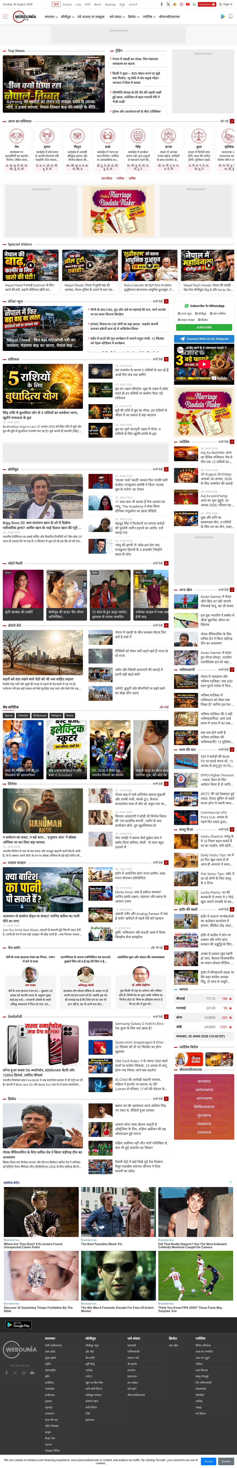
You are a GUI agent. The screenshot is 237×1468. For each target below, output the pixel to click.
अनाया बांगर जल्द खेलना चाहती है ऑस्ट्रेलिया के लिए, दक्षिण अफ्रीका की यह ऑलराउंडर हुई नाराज (140, 1129)
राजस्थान (49, 1413)
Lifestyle (23, 715)
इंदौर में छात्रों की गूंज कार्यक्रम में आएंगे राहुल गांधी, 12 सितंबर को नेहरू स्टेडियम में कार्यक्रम (127, 340)
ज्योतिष (147, 16)
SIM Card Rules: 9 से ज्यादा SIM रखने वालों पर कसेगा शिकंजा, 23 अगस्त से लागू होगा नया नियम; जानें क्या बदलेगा (141, 1065)
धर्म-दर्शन (131, 1388)
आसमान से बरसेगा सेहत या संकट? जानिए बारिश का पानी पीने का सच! (41, 918)
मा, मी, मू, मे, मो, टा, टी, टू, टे (138, 167)
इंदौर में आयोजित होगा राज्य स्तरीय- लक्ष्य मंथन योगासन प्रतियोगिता (140, 875)
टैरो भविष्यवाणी (204, 1382)
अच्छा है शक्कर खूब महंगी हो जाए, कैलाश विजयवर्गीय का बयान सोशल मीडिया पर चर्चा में (217, 958)
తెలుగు (97, 4)
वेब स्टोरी (90, 1358)
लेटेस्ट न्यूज (15, 301)
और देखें (163, 707)
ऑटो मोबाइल (52, 1426)
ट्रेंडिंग (119, 50)
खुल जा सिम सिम (94, 1382)
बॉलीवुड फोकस (93, 1395)
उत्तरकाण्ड (204, 1132)
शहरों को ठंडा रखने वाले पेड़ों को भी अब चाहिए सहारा (38, 679)
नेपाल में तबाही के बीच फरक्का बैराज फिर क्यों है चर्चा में (140, 634)
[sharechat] (175, 4)
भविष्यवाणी (187, 669)
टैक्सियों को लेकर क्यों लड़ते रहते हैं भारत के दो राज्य (141, 653)
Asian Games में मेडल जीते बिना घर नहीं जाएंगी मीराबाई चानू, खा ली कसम (217, 601)
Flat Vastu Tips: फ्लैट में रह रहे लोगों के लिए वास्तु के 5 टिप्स (217, 878)
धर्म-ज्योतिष (219, 313)
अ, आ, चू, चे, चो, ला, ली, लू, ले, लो (17, 167)
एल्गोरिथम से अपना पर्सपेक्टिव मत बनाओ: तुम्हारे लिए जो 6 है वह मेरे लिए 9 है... (86, 959)
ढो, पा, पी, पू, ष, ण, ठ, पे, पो (168, 167)
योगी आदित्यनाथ (53, 1345)
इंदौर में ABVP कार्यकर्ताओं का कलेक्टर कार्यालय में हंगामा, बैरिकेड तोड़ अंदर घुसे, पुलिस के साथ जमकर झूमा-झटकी (217, 921)
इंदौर (47, 1376)
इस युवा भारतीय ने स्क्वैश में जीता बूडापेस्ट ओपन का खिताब (217, 620)
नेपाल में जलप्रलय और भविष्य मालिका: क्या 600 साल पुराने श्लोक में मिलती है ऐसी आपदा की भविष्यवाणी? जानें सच (217, 681)
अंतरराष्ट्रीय (50, 1370)
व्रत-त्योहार (132, 1382)
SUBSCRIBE (204, 327)
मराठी (87, 4)
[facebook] (162, 4)
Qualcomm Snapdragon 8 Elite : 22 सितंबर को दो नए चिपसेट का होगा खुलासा (140, 1047)
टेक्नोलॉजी (15, 1016)
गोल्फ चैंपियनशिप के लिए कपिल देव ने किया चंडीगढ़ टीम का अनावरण (42, 1155)
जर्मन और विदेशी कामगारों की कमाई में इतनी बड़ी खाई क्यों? (139, 671)
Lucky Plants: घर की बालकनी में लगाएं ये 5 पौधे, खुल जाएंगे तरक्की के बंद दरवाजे (217, 897)
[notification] (230, 16)
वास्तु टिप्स (186, 829)
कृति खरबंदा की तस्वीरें (19, 612)
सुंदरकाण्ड (204, 1115)
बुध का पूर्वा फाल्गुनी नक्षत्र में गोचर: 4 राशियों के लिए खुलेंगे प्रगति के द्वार (138, 431)
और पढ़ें (224, 121)
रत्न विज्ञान (201, 1413)
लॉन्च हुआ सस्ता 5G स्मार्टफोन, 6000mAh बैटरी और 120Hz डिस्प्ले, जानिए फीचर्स (39, 1073)
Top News (16, 50)
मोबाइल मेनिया (52, 1450)
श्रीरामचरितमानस (169, 16)
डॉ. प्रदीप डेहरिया (141, 985)
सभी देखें (158, 301)
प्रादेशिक (49, 1382)
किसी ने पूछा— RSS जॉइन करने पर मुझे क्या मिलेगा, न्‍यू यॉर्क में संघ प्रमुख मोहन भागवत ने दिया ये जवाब (136, 78)
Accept (209, 1461)
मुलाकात (90, 1420)
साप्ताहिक (106, 178)
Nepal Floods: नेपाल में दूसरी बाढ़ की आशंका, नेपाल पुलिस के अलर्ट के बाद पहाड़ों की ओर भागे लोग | (90, 287)
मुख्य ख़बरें (50, 1358)
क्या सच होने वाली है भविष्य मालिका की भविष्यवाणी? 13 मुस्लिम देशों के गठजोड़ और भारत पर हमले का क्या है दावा (216, 737)
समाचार (49, 16)
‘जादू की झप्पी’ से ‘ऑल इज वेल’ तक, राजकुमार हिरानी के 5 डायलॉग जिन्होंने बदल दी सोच (138, 549)
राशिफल (13, 359)
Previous (5, 84)
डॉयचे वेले (14, 625)
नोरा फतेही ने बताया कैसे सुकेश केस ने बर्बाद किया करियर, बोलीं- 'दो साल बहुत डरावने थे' (139, 842)
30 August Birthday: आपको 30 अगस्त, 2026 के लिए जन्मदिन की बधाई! (217, 479)
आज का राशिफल (19, 121)
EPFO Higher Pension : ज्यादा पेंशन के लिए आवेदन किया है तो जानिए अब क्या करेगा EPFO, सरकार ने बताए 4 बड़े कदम (217, 780)
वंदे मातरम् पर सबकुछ (91, 16)
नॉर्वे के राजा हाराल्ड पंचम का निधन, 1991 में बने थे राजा (30, 959)
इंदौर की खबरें (188, 909)
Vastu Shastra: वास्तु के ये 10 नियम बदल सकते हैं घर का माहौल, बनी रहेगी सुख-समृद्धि (217, 841)
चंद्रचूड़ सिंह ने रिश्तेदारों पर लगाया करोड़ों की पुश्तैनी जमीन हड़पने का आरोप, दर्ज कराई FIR (139, 528)
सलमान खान (92, 1401)
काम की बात (187, 749)
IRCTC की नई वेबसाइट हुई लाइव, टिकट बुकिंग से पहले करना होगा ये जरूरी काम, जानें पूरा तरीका (217, 798)
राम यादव (30, 985)
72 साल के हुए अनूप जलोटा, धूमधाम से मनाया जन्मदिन (109, 614)
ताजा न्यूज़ (186, 313)
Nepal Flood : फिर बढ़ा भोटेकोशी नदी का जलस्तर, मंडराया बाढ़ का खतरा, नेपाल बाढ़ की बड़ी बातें (42, 342)
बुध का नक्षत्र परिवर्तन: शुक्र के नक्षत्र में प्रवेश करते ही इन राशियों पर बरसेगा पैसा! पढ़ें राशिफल (141, 393)
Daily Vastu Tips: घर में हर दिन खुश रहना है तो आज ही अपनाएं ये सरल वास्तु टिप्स (217, 860)
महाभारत (132, 1376)
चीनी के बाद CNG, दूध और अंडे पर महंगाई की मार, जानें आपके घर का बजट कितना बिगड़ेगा (128, 311)
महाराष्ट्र (48, 1407)
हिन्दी (56, 4)
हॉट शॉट (90, 1351)
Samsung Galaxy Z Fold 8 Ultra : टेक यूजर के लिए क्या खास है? (140, 1025)
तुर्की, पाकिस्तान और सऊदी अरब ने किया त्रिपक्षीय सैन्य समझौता (140, 934)
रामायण (131, 1370)
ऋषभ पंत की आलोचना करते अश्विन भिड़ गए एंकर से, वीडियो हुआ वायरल (140, 1107)
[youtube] (188, 4)
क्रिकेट (132, 16)
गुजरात (48, 1401)
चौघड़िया (200, 1395)
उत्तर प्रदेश (50, 1351)
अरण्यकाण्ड (204, 1098)
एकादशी (131, 1345)
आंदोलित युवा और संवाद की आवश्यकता (141, 957)
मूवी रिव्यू (90, 1364)
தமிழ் (78, 4)
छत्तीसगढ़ (49, 1395)
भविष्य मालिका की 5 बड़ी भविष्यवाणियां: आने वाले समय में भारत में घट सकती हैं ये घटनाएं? (217, 718)
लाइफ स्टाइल (17, 862)
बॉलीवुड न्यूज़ (92, 1345)
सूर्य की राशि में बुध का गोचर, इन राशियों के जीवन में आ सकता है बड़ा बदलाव (141, 412)
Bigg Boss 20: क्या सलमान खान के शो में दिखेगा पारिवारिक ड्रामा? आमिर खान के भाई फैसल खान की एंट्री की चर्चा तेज (42, 525)
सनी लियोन (91, 1407)
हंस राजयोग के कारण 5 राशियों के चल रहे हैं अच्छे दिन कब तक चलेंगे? (141, 372)
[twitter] (168, 4)
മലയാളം (110, 4)
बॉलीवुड (66, 16)
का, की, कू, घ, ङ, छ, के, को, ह (77, 167)
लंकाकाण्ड (204, 1123)
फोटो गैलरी (15, 563)
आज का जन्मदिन (204, 1351)
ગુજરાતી (133, 4)
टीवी (88, 1413)
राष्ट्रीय (48, 1364)
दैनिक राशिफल (203, 1345)
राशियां (199, 1364)
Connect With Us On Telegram (208, 339)
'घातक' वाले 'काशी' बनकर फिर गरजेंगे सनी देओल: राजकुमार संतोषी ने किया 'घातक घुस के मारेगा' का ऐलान (141, 484)
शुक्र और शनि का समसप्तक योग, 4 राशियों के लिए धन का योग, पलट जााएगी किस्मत (216, 522)
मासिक (120, 178)
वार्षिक (132, 178)
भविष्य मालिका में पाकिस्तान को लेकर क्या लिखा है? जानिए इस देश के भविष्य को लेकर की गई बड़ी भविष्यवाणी (217, 700)
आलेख (89, 1370)
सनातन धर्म (133, 1358)
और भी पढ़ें (157, 948)
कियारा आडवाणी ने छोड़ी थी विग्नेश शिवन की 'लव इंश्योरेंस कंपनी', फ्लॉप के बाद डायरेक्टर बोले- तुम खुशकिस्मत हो (140, 821)
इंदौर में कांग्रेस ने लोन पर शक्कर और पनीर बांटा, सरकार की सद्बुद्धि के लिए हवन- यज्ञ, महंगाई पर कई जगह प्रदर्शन (216, 940)
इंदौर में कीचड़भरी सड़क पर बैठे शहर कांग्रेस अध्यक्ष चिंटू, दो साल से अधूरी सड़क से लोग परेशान (217, 977)
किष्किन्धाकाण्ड (204, 1106)
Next (102, 84)
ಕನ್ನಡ (122, 4)
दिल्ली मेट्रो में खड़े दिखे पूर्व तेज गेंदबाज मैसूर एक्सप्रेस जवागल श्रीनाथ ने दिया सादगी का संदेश (139, 1166)
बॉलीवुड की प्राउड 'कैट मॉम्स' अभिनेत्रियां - (66, 614)
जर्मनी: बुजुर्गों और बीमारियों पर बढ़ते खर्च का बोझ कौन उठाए (140, 690)
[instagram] (181, 4)
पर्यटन (89, 1376)
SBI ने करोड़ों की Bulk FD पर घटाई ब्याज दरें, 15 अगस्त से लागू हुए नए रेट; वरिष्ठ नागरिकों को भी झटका (217, 761)
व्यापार (183, 989)
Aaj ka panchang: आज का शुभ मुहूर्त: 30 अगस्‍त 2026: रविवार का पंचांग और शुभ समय (216, 500)
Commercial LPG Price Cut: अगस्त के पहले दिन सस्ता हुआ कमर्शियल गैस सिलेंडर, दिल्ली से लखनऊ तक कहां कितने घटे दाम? (217, 817)
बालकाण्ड (204, 1081)
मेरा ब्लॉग (14, 947)
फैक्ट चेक (50, 1438)
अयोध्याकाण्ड (204, 1089)
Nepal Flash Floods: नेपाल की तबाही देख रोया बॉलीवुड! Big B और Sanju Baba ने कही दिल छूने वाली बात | (208, 287)
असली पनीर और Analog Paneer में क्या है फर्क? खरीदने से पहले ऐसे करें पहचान (141, 915)
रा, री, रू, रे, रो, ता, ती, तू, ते (199, 167)
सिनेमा (8, 573)
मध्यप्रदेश (49, 1388)
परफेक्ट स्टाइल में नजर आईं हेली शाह (152, 614)
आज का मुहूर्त (203, 1358)
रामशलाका (201, 1388)
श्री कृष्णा (132, 1364)
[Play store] (223, 16)
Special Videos (20, 244)
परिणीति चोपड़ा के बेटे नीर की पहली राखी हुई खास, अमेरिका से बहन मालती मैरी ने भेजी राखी (136, 97)
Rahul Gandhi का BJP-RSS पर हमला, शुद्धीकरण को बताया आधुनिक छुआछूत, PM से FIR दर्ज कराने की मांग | (149, 287)
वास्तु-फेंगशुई (202, 1376)
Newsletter (205, 4)
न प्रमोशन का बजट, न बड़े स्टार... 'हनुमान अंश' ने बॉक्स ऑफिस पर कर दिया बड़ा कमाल (39, 840)
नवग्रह (198, 1407)
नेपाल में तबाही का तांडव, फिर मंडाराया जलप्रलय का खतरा (135, 61)
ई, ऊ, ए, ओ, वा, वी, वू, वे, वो (47, 167)
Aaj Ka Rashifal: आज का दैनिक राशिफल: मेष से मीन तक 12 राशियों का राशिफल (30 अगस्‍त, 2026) (216, 457)
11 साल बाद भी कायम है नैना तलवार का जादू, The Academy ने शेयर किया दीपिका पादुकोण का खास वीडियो (140, 506)
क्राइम (48, 1432)
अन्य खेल (185, 589)
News (69, 715)
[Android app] (18, 1325)
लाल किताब (202, 1370)
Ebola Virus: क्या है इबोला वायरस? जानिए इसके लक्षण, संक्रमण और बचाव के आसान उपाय (140, 896)
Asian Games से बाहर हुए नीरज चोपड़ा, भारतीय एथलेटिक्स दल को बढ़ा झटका (216, 657)
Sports (9, 715)
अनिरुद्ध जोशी (86, 985)
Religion (56, 715)
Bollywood (39, 715)
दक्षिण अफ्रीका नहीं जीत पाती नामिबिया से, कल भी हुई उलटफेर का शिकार (141, 1145)
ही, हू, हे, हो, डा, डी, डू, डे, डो (107, 167)
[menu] (6, 16)
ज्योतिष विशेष (188, 1047)
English (67, 4)
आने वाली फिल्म (94, 1388)
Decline (226, 1461)
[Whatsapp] (194, 4)
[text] (31, 265)
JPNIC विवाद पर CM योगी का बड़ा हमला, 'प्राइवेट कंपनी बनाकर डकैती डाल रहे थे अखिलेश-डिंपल (124, 326)
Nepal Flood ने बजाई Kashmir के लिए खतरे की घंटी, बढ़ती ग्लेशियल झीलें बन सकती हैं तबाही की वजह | (29, 287)
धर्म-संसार (115, 16)
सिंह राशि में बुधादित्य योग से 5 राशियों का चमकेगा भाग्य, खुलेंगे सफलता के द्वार (40, 415)
